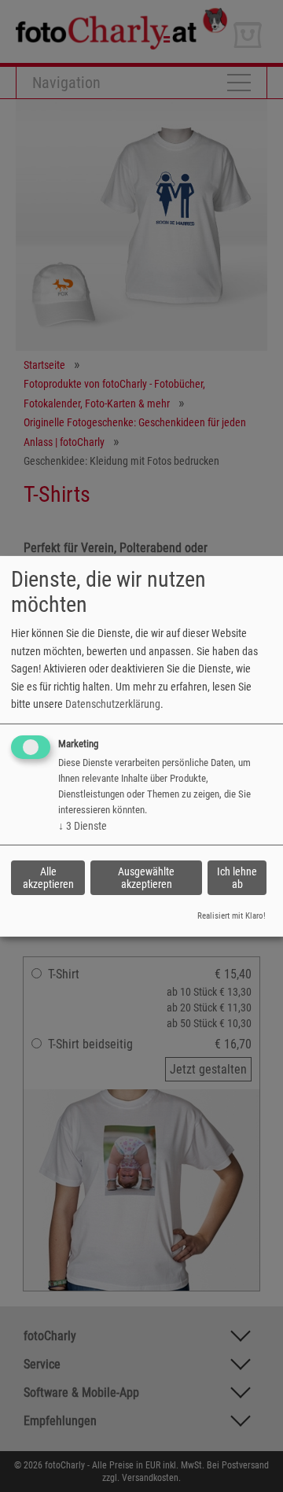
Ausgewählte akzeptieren (146, 877)
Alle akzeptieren (48, 877)
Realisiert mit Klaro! (231, 916)
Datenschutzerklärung (112, 704)
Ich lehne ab (237, 877)
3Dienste (82, 826)
